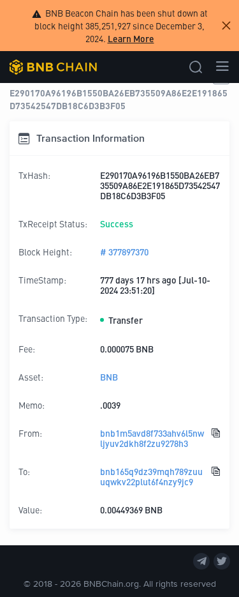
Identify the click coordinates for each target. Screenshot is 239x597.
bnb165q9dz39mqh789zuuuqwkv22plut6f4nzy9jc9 (151, 476)
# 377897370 (124, 251)
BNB (109, 376)
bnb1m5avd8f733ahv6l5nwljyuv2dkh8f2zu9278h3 (152, 438)
